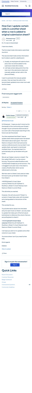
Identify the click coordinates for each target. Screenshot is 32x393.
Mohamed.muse (10, 38)
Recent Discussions (7, 274)
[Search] (26, 6)
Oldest (9, 107)
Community (5, 1)
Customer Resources (8, 277)
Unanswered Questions (16, 285)
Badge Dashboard (7, 279)
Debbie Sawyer (10, 115)
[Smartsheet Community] (11, 5)
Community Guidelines (8, 287)
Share (4, 89)
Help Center (15, 1)
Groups (4, 282)
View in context (6, 249)
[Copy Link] (14, 40)
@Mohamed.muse (7, 121)
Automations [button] (6, 97)
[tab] (5, 102)
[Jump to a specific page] (28, 111)
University (23, 1)
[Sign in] (29, 6)
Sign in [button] (15, 265)
